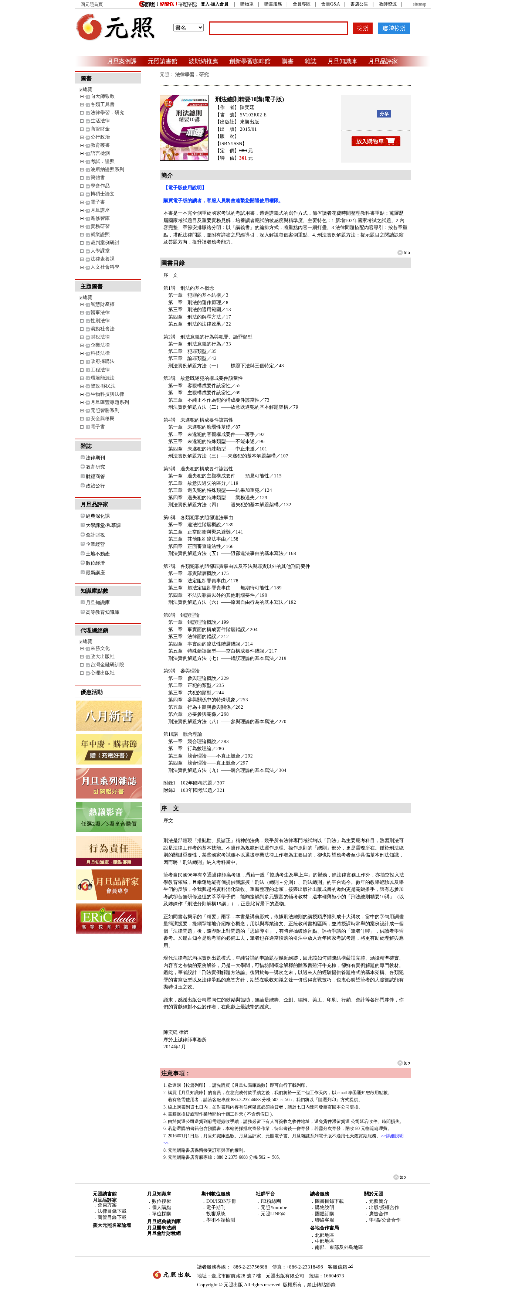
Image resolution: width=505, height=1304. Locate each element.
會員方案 (107, 1205)
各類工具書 (103, 104)
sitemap (419, 4)
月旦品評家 (383, 61)
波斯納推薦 (203, 61)
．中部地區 (322, 1241)
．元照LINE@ (270, 1213)
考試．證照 (103, 161)
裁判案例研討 (105, 242)
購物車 (247, 4)
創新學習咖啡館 (250, 61)
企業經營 (95, 544)
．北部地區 (322, 1235)
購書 (288, 61)
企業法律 (100, 345)
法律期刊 (95, 457)
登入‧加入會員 (214, 4)
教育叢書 (100, 145)
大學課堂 (100, 250)
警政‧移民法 (103, 386)
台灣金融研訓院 (107, 664)
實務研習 (100, 226)
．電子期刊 (213, 1207)
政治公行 (95, 485)
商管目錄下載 (112, 1217)
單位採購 (161, 1213)
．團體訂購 (322, 1213)
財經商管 (95, 476)
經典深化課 (98, 516)
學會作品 (100, 185)
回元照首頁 (92, 4)
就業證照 (100, 234)
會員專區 (302, 4)
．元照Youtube (271, 1207)
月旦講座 (100, 210)
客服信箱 (337, 1267)
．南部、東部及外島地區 (336, 1247)
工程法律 (100, 369)
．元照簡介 (376, 1201)
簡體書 (98, 177)
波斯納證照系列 (107, 169)
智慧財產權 (103, 304)
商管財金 (100, 129)
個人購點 (161, 1207)
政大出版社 (103, 656)
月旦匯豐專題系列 (110, 402)
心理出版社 (103, 672)
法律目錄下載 (112, 1211)
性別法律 (100, 320)
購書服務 (273, 4)
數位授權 (161, 1201)
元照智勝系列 (105, 410)
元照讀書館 (162, 61)
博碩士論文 (103, 194)
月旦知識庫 (342, 61)
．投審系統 (213, 1213)
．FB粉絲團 (268, 1201)
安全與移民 (103, 418)
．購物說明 (322, 1207)
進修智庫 (100, 218)
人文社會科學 (105, 267)
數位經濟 (95, 563)
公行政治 (100, 137)
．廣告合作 (376, 1213)
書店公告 (359, 4)
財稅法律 (100, 337)
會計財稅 (95, 535)
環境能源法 (103, 378)
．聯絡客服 (322, 1220)
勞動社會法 (103, 328)
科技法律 (100, 353)
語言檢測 (100, 153)
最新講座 (95, 572)
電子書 (98, 202)
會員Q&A (330, 4)
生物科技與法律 (107, 394)
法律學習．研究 (107, 112)
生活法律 (100, 120)
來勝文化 (100, 648)
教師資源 (388, 4)
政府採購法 (103, 361)
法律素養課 (103, 259)
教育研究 (95, 467)
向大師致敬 (103, 96)
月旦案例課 (122, 61)
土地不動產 (98, 553)
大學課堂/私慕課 (103, 525)
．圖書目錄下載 (327, 1201)
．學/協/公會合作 (382, 1220)
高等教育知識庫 (102, 612)
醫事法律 (100, 312)
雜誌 (310, 61)
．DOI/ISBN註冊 (218, 1201)
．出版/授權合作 (381, 1207)
